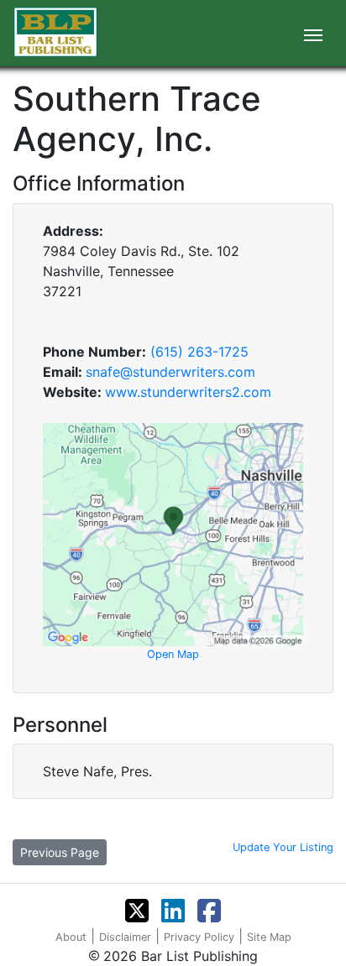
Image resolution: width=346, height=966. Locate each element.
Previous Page (59, 852)
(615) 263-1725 (199, 351)
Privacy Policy (199, 937)
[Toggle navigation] (313, 33)
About (70, 937)
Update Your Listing (283, 847)
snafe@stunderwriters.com (170, 371)
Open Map (173, 654)
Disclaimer (125, 937)
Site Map (269, 937)
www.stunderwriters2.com (188, 392)
